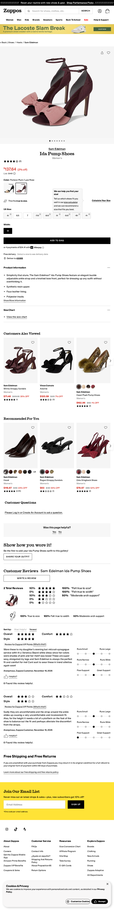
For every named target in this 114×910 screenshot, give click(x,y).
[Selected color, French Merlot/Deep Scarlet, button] (78, 471)
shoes (11, 42)
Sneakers (47, 20)
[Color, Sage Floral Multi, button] (15, 471)
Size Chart (9, 310)
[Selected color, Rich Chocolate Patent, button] (6, 471)
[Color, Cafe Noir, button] (10, 471)
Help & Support (101, 20)
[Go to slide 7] (64, 140)
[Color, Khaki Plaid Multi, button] (20, 471)
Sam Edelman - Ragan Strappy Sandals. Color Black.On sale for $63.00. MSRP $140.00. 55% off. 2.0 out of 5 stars (57, 457)
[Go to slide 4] (57, 140)
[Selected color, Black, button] (42, 471)
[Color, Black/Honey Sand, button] (83, 471)
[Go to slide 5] (59, 140)
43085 (19, 258)
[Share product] (102, 52)
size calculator (71, 202)
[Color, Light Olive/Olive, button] (51, 471)
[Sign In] (99, 11)
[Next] (110, 361)
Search (85, 11)
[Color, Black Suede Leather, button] (25, 471)
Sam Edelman (31, 42)
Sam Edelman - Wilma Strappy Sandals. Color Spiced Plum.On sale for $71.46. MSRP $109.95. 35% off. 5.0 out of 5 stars (21, 369)
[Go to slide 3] (54, 140)
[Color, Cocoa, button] (88, 386)
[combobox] (54, 11)
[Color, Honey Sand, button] (83, 386)
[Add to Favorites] (32, 342)
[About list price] (14, 173)
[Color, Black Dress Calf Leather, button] (29, 471)
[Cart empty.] (107, 11)
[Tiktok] (15, 829)
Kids (27, 20)
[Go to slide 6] (61, 140)
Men (19, 20)
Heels (19, 42)
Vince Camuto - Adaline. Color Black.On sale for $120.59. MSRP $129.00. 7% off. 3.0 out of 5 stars (57, 369)
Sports (59, 20)
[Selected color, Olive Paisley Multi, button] (78, 386)
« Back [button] (3, 42)
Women (9, 20)
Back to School (73, 20)
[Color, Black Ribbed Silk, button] (88, 471)
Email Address (14, 804)
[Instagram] (7, 829)
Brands (36, 20)
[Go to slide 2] (52, 140)
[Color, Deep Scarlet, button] (93, 386)
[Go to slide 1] (49, 140)
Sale (86, 20)
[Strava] (24, 829)
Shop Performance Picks (80, 2)
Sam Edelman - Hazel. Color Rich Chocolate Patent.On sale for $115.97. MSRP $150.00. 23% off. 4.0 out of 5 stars (21, 457)
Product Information (15, 267)
